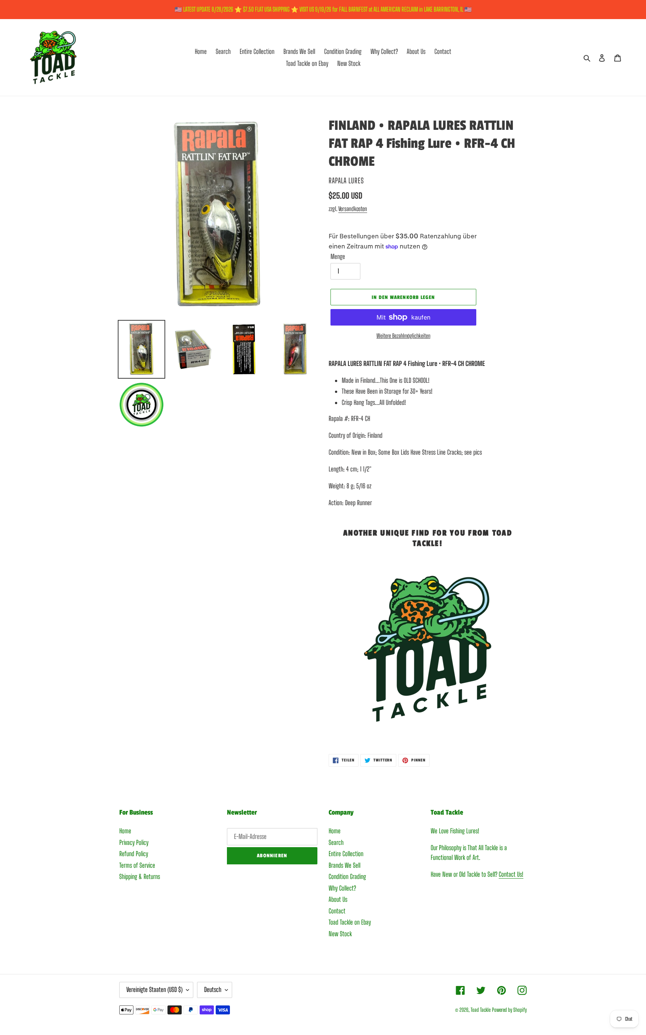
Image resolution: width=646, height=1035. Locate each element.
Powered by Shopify (509, 1010)
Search (336, 842)
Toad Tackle (480, 1010)
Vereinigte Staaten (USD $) (154, 989)
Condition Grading (347, 876)
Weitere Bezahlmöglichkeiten (403, 335)
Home (125, 831)
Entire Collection (346, 854)
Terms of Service (137, 865)
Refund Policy (133, 854)
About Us (338, 899)
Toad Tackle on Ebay (350, 922)
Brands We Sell (344, 865)
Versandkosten (352, 208)
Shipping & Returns (139, 876)
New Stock (340, 934)
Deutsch (212, 989)
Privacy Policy (133, 842)
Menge (337, 256)
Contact (337, 911)
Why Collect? (342, 888)
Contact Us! (511, 874)
